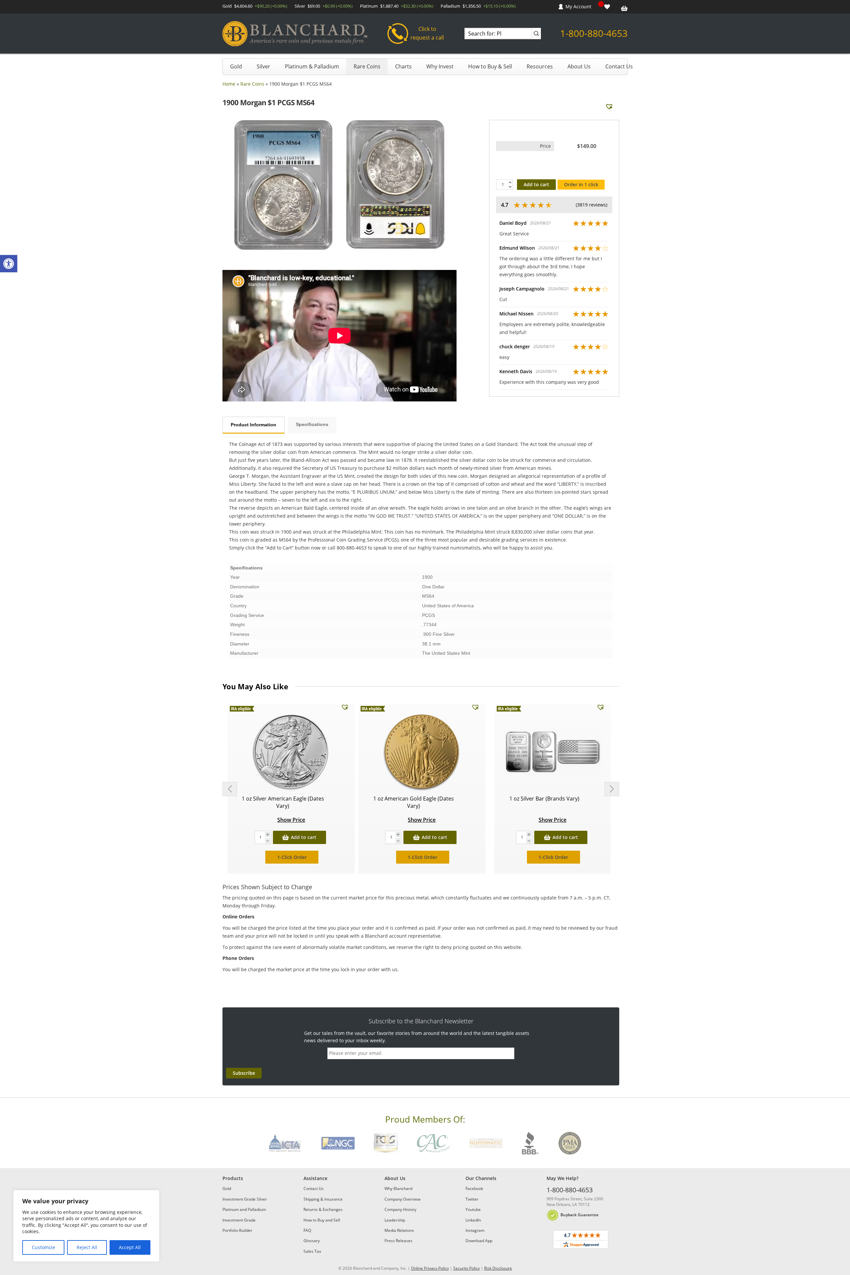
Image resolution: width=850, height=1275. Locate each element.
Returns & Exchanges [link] (323, 1209)
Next (612, 789)
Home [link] (228, 84)
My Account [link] (578, 6)
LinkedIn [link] (473, 1220)
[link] (8, 263)
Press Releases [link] (398, 1240)
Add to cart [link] (303, 837)
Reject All (87, 1247)
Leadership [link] (394, 1220)
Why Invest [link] (440, 66)
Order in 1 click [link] (581, 184)
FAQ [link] (307, 1230)
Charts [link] (403, 66)
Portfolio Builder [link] (237, 1230)
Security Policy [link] (466, 1268)
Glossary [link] (311, 1240)
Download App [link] (479, 1240)
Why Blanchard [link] (398, 1188)
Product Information (253, 424)
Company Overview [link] (402, 1199)
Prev (229, 789)
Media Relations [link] (399, 1230)
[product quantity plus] (267, 834)
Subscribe (244, 1073)
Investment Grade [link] (239, 1220)
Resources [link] (540, 66)
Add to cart (536, 184)
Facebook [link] (474, 1188)
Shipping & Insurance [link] (323, 1199)
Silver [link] (263, 66)
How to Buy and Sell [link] (321, 1220)
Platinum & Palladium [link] (312, 66)
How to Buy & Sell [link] (490, 66)
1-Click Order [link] (292, 857)
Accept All (130, 1247)
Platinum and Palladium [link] (244, 1209)
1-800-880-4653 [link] (594, 33)
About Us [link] (579, 66)
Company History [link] (400, 1209)
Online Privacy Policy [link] (430, 1268)
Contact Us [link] (619, 66)
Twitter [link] (472, 1199)
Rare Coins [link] (367, 66)
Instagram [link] (475, 1230)
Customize (43, 1247)
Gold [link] (236, 66)
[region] (86, 1226)
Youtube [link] (473, 1209)
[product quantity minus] (267, 840)
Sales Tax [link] (312, 1251)
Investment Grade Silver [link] (244, 1199)
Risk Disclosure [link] (498, 1268)
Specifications (312, 424)
